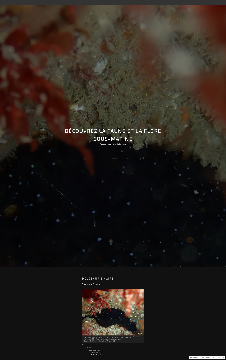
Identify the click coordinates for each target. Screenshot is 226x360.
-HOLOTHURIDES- (96, 352)
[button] (142, 315)
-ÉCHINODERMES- (94, 350)
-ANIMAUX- (90, 348)
